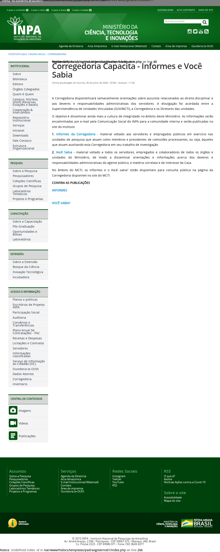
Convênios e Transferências (23, 323)
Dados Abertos (23, 374)
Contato (156, 46)
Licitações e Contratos (28, 343)
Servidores (20, 348)
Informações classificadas (22, 354)
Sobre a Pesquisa (25, 171)
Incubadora (21, 277)
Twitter (116, 479)
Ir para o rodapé (81, 10)
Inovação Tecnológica (28, 272)
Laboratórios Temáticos (22, 192)
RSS (114, 485)
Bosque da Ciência (26, 267)
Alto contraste (186, 9)
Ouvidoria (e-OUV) (202, 46)
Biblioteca (20, 79)
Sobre (17, 74)
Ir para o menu (39, 10)
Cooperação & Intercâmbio (23, 111)
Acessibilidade (165, 9)
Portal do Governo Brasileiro (22, 1)
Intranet (18, 130)
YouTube (118, 482)
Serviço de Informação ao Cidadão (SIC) (29, 362)
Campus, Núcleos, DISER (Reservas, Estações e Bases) (25, 102)
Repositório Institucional (22, 118)
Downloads (21, 135)
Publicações (27, 436)
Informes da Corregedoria (75, 134)
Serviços (18, 125)
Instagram (118, 476)
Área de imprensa (176, 46)
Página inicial (37, 54)
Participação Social (26, 312)
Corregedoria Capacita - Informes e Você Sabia (127, 70)
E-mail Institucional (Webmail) (129, 46)
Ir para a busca (60, 10)
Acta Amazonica (97, 46)
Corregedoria (22, 379)
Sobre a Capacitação (27, 221)
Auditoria (19, 317)
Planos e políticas (25, 299)
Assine (168, 479)
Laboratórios (22, 239)
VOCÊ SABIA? (61, 203)
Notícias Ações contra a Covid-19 (184, 482)
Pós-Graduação (23, 226)
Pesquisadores (23, 176)
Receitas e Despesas (27, 338)
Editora (18, 84)
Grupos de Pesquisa (27, 186)
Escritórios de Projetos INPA (29, 306)
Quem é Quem (23, 94)
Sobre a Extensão (25, 262)
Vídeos (23, 423)
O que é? (169, 476)
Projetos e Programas (28, 199)
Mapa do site (206, 9)
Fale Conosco (22, 140)
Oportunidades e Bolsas (25, 232)
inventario (20, 384)
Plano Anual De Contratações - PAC (26, 331)
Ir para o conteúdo (17, 10)
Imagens (24, 411)
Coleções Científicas (27, 181)
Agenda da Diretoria (71, 46)
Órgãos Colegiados (26, 89)
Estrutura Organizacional (23, 147)
